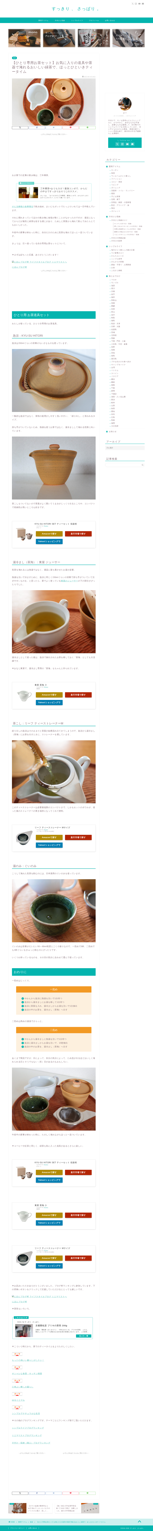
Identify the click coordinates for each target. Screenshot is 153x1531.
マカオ (114, 280)
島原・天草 (115, 324)
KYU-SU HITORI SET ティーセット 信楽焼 (56, 524)
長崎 (113, 350)
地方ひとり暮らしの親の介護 (123, 250)
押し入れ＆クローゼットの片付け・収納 (128, 226)
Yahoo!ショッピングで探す (49, 542)
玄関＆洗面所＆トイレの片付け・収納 (127, 229)
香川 (113, 288)
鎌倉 (113, 382)
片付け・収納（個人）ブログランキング (31, 1443)
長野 (113, 347)
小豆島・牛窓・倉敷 (119, 344)
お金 (113, 268)
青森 (113, 338)
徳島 (113, 356)
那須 (113, 400)
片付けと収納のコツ (119, 220)
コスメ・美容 (116, 182)
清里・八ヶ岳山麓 (118, 397)
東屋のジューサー (69, 581)
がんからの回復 (117, 262)
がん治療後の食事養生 (22, 206)
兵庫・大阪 (115, 326)
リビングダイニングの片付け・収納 (126, 234)
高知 (113, 353)
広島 (113, 417)
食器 (14, 58)
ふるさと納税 (116, 270)
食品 (113, 208)
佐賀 (113, 309)
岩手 (113, 294)
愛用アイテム (43, 20)
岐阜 (113, 403)
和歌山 (114, 300)
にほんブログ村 (19, 267)
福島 (113, 321)
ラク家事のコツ (117, 253)
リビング (114, 185)
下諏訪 (114, 394)
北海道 (114, 335)
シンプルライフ (77, 20)
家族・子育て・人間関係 (121, 265)
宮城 (113, 332)
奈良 (113, 414)
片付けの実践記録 (118, 238)
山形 (113, 405)
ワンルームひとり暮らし (121, 176)
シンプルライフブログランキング (28, 1428)
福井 (113, 297)
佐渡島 (114, 329)
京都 (113, 291)
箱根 (113, 385)
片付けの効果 (116, 241)
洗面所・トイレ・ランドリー (123, 191)
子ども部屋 (115, 196)
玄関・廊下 (115, 199)
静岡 (113, 391)
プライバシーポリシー (17, 1528)
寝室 (113, 193)
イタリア (114, 376)
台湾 (113, 367)
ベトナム (114, 370)
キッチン (114, 170)
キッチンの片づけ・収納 (122, 224)
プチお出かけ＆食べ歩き (121, 362)
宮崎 (113, 303)
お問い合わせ (110, 20)
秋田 (113, 408)
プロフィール (94, 20)
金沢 (113, 315)
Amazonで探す (49, 534)
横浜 (113, 379)
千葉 (113, 388)
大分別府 (114, 426)
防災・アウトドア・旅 (120, 205)
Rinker (46, 526)
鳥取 (113, 318)
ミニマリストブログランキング (27, 1435)
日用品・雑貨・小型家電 (121, 202)
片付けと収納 (60, 20)
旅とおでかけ (114, 276)
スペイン (114, 373)
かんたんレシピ (117, 256)
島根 (113, 420)
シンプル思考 (116, 259)
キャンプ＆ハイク (118, 365)
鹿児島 (114, 359)
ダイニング (115, 188)
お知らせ (113, 431)
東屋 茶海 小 (41, 685)
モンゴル (114, 283)
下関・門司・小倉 (118, 341)
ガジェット (115, 211)
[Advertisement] (54, 153)
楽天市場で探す (78, 534)
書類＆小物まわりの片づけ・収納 (126, 232)
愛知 (113, 411)
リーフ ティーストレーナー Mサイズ (52, 827)
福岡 (113, 423)
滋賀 (113, 286)
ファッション (116, 179)
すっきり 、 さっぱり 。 (76, 8)
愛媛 (113, 306)
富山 (113, 312)
